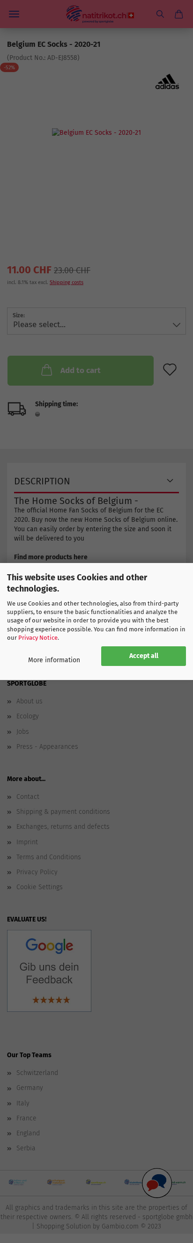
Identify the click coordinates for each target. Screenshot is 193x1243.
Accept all (143, 656)
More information (54, 660)
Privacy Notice (38, 637)
